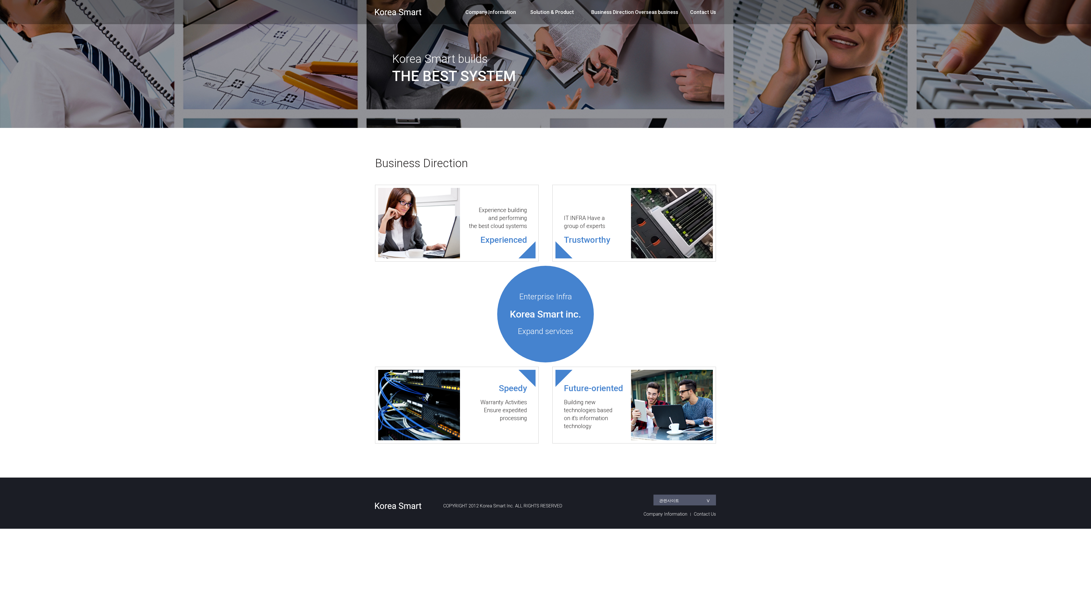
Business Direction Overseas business (634, 12)
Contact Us (703, 12)
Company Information (490, 12)
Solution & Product (552, 12)
